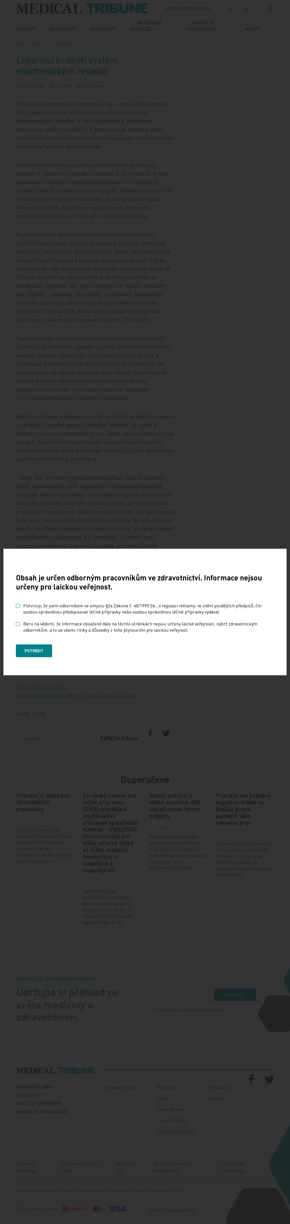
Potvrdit (34, 650)
